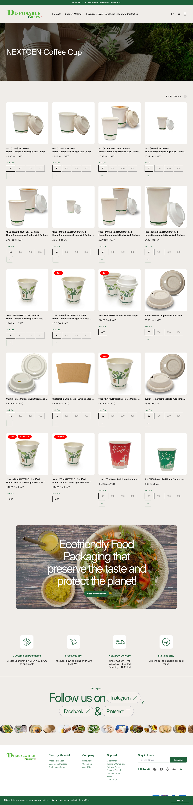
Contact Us (132, 14)
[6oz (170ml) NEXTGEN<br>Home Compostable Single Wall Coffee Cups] (73, 123)
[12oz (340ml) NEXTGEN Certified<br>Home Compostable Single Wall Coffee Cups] (73, 207)
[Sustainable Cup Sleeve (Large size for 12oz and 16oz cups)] (73, 374)
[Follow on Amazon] (167, 769)
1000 (103, 332)
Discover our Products (96, 594)
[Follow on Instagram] (161, 769)
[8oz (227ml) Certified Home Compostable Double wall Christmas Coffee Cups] (166, 454)
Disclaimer (112, 760)
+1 (102, 176)
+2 (10, 176)
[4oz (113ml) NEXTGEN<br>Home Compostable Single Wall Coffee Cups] (27, 123)
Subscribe (178, 760)
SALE (100, 14)
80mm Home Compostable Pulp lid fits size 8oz (169, 399)
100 (20, 168)
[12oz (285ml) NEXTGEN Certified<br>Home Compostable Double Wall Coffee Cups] (27, 207)
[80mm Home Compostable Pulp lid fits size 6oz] (166, 290)
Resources (91, 14)
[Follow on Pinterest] (181, 769)
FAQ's (109, 776)
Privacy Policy (113, 767)
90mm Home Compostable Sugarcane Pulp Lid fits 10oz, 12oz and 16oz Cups (45, 399)
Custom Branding (115, 770)
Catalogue (110, 14)
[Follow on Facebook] (155, 769)
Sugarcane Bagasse (58, 764)
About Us (121, 14)
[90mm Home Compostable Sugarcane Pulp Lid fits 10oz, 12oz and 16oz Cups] (27, 374)
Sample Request (114, 773)
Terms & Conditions (116, 764)
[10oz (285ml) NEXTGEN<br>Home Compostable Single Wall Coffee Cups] (166, 123)
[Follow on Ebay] (174, 769)
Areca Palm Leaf (56, 760)
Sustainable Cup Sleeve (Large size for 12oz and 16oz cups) (82, 399)
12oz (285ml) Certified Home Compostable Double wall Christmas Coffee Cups (138, 479)
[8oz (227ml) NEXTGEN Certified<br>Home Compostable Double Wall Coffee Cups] (119, 123)
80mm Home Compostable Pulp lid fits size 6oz (169, 315)
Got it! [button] (180, 800)
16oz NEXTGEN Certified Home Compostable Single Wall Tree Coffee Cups (135, 315)
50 (10, 168)
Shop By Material (73, 14)
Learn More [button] (84, 800)
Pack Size (10, 163)
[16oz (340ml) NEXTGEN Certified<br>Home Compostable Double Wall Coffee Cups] (119, 207)
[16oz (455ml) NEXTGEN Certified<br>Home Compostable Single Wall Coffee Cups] (166, 207)
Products (56, 14)
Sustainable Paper (57, 767)
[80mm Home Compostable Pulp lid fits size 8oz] (166, 374)
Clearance (87, 764)
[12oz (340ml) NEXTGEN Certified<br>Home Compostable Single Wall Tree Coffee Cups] (73, 290)
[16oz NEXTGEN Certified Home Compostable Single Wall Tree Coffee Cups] (119, 290)
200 (30, 168)
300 (40, 168)
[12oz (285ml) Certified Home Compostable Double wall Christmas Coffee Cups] (119, 454)
